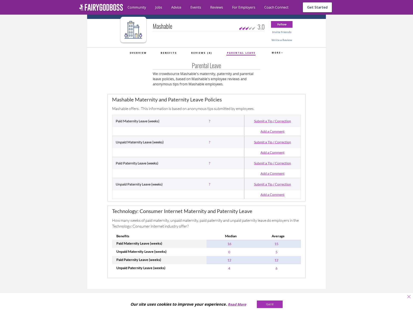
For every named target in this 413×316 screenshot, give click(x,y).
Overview (138, 52)
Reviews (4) (201, 52)
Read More (237, 304)
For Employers (243, 7)
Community (137, 7)
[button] (282, 24)
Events (195, 7)
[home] (101, 7)
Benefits (169, 52)
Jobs (158, 7)
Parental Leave (241, 52)
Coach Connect (276, 7)
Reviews (216, 7)
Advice (176, 7)
